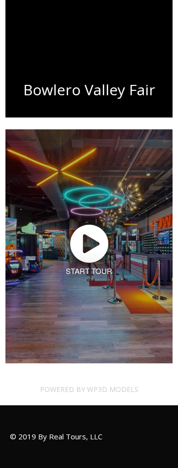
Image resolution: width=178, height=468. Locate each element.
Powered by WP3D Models (89, 389)
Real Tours (34, 29)
